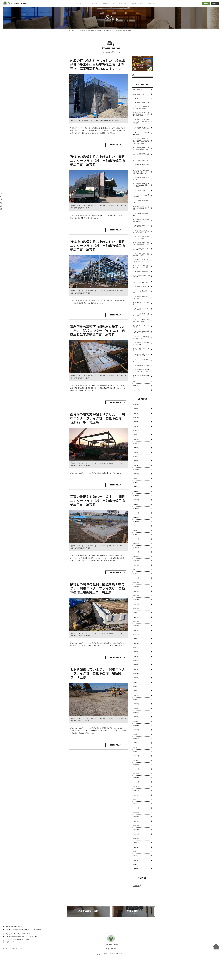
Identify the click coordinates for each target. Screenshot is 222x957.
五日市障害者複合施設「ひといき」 (140, 297)
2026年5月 (136, 417)
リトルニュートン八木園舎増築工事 (141, 195)
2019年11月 (136, 643)
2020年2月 (136, 630)
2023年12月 (136, 526)
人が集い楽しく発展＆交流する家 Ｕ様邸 (141, 331)
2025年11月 (136, 439)
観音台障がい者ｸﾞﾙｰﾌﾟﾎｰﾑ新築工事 (141, 276)
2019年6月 (136, 665)
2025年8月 (136, 452)
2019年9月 (136, 652)
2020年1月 (136, 634)
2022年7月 (136, 586)
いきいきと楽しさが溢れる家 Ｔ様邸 (141, 308)
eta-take (136, 885)
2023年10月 (136, 534)
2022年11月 (136, 573)
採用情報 (135, 385)
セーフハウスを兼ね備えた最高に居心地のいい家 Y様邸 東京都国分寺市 (141, 172)
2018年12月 (136, 691)
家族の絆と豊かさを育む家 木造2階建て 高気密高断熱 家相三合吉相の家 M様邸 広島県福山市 (141, 141)
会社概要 (78, 20)
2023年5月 (136, 552)
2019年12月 (136, 638)
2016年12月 (136, 795)
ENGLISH (214, 3)
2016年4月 (136, 829)
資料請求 (206, 3)
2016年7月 (136, 816)
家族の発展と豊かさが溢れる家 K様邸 (141, 349)
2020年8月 (136, 621)
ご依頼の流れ (105, 3)
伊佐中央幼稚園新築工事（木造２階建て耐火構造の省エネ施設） (141, 185)
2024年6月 (136, 504)
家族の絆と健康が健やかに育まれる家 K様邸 (141, 354)
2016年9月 (136, 808)
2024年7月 (136, 500)
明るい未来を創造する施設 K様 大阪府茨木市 (141, 107)
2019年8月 (136, 656)
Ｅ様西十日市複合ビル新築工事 (141, 178)
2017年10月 (136, 751)
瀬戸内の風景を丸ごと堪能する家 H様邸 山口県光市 (141, 155)
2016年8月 (136, 812)
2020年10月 (136, 612)
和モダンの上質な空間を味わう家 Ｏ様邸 (141, 337)
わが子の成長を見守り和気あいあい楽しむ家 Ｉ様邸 (141, 243)
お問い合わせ (152, 3)
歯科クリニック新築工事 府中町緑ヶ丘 (141, 133)
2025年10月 (136, 443)
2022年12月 (136, 569)
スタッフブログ (137, 89)
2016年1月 (136, 842)
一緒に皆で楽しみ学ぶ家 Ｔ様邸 (141, 326)
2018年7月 (136, 712)
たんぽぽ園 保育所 (141, 190)
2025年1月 (136, 478)
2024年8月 (136, 495)
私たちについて (81, 3)
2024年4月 (136, 513)
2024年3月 (136, 517)
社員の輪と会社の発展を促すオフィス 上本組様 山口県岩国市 (141, 121)
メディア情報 (136, 390)
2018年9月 (136, 704)
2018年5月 (136, 721)
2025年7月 (136, 456)
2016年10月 (136, 803)
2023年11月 (136, 530)
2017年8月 (136, 760)
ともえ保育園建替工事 (141, 160)
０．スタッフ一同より (139, 94)
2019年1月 (136, 686)
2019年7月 (136, 660)
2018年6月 (136, 717)
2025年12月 (136, 435)
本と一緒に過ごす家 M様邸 (141, 291)
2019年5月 (136, 669)
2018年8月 (136, 708)
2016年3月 (136, 834)
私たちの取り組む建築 (120, 3)
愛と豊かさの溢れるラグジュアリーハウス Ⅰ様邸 (141, 266)
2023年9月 (136, 539)
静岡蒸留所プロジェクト (142, 365)
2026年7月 (136, 409)
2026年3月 (136, 426)
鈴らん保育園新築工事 (141, 271)
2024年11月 (136, 487)
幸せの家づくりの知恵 (145, 6)
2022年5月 (136, 595)
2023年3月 (136, 556)
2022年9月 (136, 578)
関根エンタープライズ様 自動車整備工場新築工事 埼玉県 (141, 208)
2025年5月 (136, 461)
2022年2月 (136, 608)
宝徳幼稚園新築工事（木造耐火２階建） (141, 220)
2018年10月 (136, 699)
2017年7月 (136, 764)
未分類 (135, 381)
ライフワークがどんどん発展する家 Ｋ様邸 (141, 320)
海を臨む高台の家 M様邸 (141, 303)
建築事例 (133, 3)
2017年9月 (136, 756)
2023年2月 (136, 560)
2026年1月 (136, 430)
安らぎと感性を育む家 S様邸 (141, 201)
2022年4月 (136, 599)
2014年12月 (136, 864)
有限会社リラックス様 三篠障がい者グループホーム (141, 260)
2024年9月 (136, 491)
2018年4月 (136, 725)
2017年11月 (136, 747)
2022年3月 (136, 604)
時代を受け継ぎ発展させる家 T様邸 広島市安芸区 (141, 127)
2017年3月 (136, 782)
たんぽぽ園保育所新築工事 (141, 376)
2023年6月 (136, 547)
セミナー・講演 (80, 13)
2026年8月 (136, 404)
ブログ (142, 3)
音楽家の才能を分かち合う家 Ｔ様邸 (141, 226)
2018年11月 (136, 695)
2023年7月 (136, 543)
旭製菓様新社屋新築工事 (142, 102)
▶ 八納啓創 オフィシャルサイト (12, 948)
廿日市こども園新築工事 (142, 286)
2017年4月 (136, 777)
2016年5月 (136, 825)
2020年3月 (136, 625)
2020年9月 (136, 617)
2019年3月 (136, 678)
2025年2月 (136, 474)
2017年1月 (136, 790)
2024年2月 (136, 521)
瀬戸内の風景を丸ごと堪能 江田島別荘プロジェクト (141, 148)
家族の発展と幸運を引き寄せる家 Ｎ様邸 (141, 254)
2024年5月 (136, 508)
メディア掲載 (79, 16)
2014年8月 (136, 868)
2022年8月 (136, 582)
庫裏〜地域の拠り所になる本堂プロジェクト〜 (141, 231)
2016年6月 (136, 821)
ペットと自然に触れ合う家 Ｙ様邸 (141, 314)
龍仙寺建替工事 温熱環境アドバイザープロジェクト (141, 370)
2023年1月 (136, 565)
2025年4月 (136, 465)
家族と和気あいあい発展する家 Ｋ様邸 (141, 343)
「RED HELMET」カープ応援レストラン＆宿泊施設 (141, 281)
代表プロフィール (80, 9)
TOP (69, 30)
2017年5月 (136, 773)
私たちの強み (93, 3)
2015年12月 (136, 847)
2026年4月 (136, 422)
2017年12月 (136, 743)
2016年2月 (136, 838)
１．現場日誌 (136, 98)
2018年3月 (136, 730)
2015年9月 (136, 860)
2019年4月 (136, 673)
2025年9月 (136, 448)
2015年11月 (136, 851)
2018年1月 (136, 738)
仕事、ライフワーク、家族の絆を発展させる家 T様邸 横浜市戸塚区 (141, 114)
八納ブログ (143, 11)
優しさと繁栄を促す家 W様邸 (141, 214)
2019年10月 (136, 647)
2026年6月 (136, 413)
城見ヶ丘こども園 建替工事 (141, 360)
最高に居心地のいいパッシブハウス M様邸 (141, 237)
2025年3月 (136, 469)
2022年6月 (136, 591)
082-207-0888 (12, 939)
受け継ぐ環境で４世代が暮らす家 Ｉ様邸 (141, 248)
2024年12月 (136, 482)
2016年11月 (136, 799)
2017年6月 (136, 769)
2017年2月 (136, 786)
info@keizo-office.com (12, 942)
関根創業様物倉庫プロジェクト (141, 165)
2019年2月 (136, 682)
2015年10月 (136, 855)
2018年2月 (136, 734)
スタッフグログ (145, 14)
